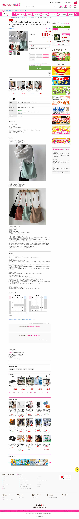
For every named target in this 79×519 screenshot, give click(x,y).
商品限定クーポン (21, 497)
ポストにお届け (73, 14)
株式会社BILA (11, 28)
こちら (22, 113)
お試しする (41, 68)
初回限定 (29, 14)
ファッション (22, 17)
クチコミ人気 (53, 14)
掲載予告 (38, 486)
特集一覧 (4, 497)
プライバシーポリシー (33, 511)
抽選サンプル (35, 497)
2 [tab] (29, 394)
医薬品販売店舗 (17, 511)
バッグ (26, 17)
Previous (10, 384)
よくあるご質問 (66, 511)
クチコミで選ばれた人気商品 (8, 499)
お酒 (4, 488)
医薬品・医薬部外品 (23, 486)
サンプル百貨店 (11, 17)
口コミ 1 (49, 28)
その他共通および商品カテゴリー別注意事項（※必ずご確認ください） (22, 319)
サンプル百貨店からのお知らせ (53, 497)
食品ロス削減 (62, 14)
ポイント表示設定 (74, 511)
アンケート (64, 497)
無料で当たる (20, 14)
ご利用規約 (24, 511)
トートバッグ (30, 17)
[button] (14, 14)
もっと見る (48, 374)
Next (50, 384)
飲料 (4, 486)
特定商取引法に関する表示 (6, 511)
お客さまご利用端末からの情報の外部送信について (50, 511)
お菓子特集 (37, 14)
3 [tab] (31, 394)
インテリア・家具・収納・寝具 (25, 488)
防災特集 (44, 14)
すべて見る (20, 474)
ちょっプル (17, 17)
